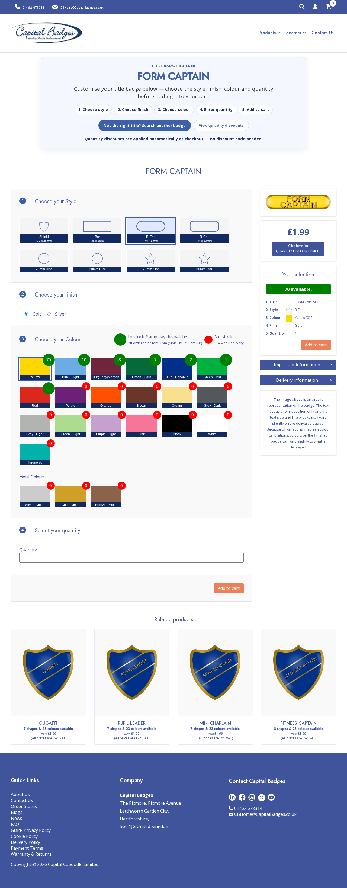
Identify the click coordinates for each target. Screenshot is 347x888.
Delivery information (304, 380)
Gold (37, 314)
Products (267, 33)
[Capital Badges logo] (47, 32)
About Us (20, 794)
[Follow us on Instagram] (251, 797)
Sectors (294, 33)
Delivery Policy (25, 842)
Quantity (28, 550)
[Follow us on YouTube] (271, 797)
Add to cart (229, 588)
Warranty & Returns (31, 854)
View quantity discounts (221, 125)
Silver (60, 314)
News (16, 818)
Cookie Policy (24, 836)
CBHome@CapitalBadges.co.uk (265, 814)
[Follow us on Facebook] (242, 797)
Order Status (24, 806)
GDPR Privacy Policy (31, 830)
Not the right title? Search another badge (145, 125)
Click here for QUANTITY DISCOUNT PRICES (298, 248)
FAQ (15, 824)
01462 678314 (248, 808)
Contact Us (322, 33)
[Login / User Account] (315, 7)
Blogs (17, 812)
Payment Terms (27, 848)
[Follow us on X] (261, 797)
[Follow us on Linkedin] (232, 797)
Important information (303, 365)
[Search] (302, 7)
